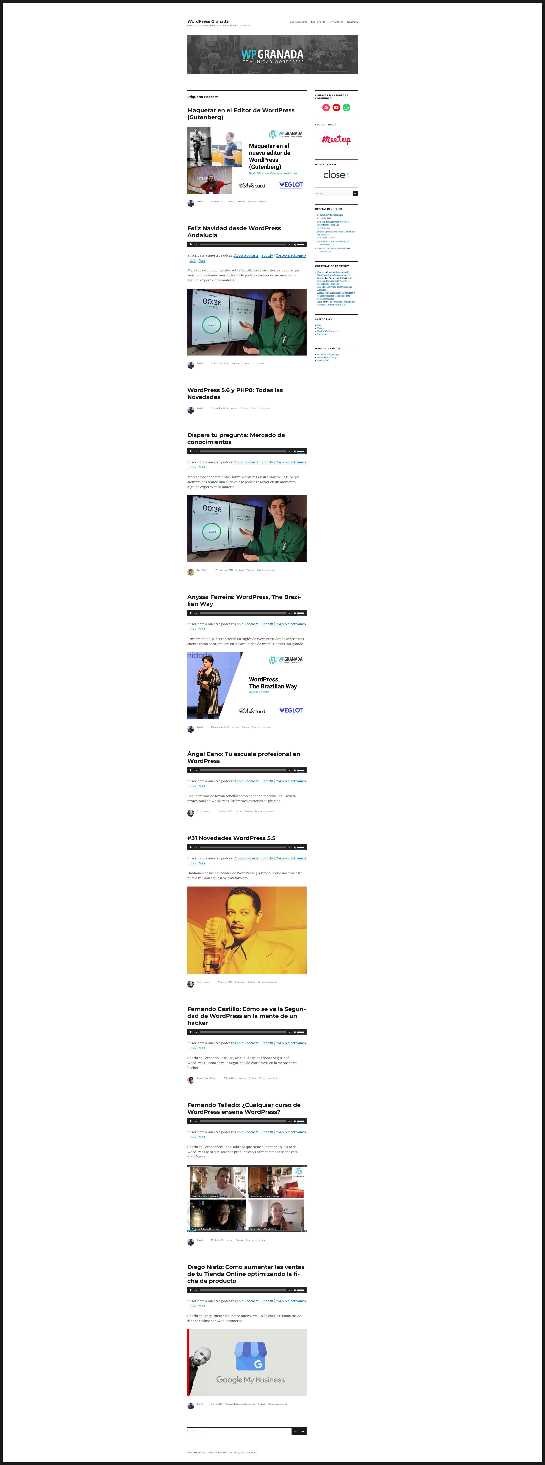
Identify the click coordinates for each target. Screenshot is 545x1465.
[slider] (301, 244)
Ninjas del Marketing (326, 357)
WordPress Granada (208, 21)
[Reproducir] (191, 244)
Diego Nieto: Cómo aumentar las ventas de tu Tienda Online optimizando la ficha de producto (245, 1273)
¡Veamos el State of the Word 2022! (333, 242)
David (200, 201)
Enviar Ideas (336, 22)
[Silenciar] (295, 244)
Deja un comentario (257, 201)
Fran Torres (202, 570)
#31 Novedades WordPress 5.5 (231, 837)
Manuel (320, 272)
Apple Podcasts (246, 255)
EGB (319, 287)
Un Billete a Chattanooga (328, 354)
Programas (240, 982)
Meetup (231, 201)
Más (202, 260)
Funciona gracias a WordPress (243, 1452)
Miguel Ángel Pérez (206, 1078)
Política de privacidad (217, 1452)
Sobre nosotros (298, 22)
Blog (319, 325)
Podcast (241, 201)
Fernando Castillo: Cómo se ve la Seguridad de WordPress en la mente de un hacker (246, 1015)
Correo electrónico (291, 255)
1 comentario (258, 363)
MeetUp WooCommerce (244, 1404)
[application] (247, 244)
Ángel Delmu (323, 293)
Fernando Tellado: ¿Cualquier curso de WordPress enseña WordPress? (244, 1108)
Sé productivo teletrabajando (330, 215)
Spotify (267, 255)
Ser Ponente (318, 22)
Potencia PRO (323, 360)
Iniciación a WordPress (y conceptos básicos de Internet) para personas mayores (336, 296)
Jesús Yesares (203, 811)
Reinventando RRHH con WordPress (333, 248)
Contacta (352, 22)
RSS (192, 260)
